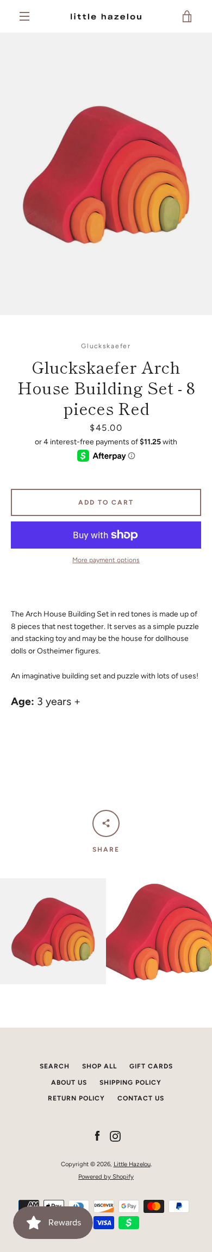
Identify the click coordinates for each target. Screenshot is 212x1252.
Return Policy (76, 1098)
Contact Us (140, 1098)
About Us (69, 1082)
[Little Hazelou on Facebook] (97, 1136)
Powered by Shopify (106, 1176)
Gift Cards (151, 1066)
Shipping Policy (130, 1082)
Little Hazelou (132, 1164)
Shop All (99, 1066)
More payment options (106, 560)
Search (55, 1066)
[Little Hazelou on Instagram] (115, 1136)
